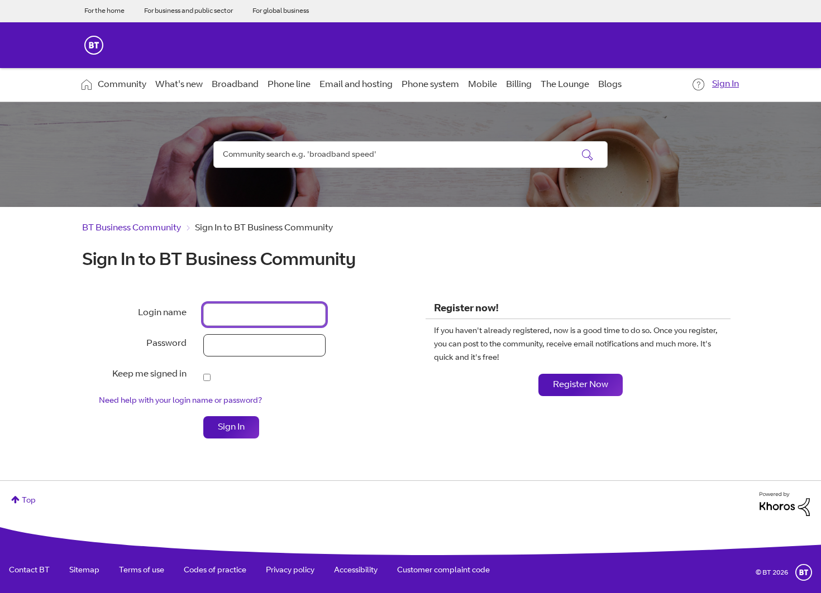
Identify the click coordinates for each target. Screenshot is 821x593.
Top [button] (29, 501)
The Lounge (565, 84)
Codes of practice (215, 571)
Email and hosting (356, 84)
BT (803, 572)
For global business (280, 11)
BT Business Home (93, 45)
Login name (162, 312)
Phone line (289, 84)
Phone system (430, 84)
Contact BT (29, 571)
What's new (179, 84)
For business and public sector (188, 11)
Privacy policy (290, 571)
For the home (104, 11)
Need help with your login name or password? (180, 401)
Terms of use (141, 571)
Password (166, 343)
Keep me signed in (149, 374)
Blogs (610, 84)
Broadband (235, 84)
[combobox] (410, 154)
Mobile (482, 84)
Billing (519, 84)
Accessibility (356, 571)
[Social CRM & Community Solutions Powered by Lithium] (785, 504)
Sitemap (84, 571)
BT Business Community (131, 228)
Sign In (725, 84)
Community (122, 84)
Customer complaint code (443, 571)
